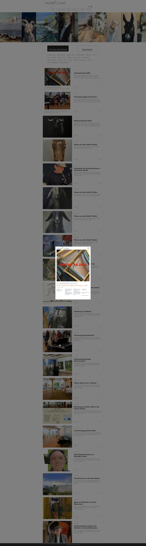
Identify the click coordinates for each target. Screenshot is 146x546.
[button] (88, 248)
